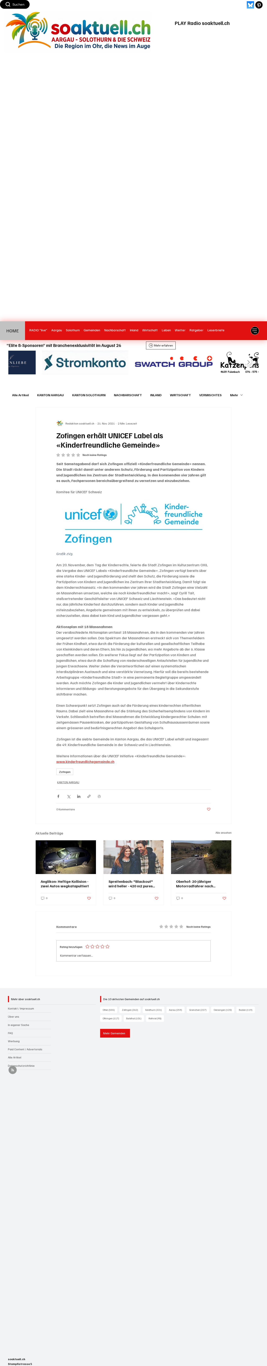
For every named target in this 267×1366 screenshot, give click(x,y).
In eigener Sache (18, 1025)
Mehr (234, 395)
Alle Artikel (20, 395)
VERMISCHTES (210, 395)
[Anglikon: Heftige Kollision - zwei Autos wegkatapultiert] (66, 857)
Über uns (13, 1016)
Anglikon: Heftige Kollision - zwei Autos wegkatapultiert (65, 883)
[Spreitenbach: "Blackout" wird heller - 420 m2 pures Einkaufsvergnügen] (133, 857)
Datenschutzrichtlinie (21, 1065)
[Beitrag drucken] (99, 796)
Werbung (14, 1041)
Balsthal (135, 1018)
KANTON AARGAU (50, 395)
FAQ (10, 1033)
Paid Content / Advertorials (25, 1049)
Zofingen (65, 772)
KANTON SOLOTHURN (89, 395)
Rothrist (156, 1018)
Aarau (177, 1009)
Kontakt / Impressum (21, 1008)
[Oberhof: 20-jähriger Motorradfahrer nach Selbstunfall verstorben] (201, 857)
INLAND (156, 395)
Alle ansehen (223, 832)
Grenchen (199, 1009)
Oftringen (112, 1018)
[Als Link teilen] (89, 796)
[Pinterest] (259, 5)
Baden (247, 1009)
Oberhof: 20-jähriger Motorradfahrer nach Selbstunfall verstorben (196, 883)
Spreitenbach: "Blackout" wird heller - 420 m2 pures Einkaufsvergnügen (130, 883)
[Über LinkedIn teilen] (79, 796)
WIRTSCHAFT (180, 395)
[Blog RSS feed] (13, 1070)
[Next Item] (248, 362)
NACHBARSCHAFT (128, 395)
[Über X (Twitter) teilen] (69, 796)
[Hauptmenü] (255, 331)
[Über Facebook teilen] (58, 796)
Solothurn (154, 1009)
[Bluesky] (250, 5)
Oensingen (224, 1009)
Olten (110, 1009)
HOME (12, 331)
